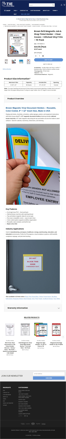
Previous (2, 337)
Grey (33, 298)
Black (26, 296)
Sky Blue (54, 296)
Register (11, 403)
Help (15, 14)
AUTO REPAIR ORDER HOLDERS (23, 411)
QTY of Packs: (38, 53)
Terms (55, 10)
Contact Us (24, 10)
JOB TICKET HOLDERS (23, 394)
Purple (40, 298)
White (58, 298)
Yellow (41, 296)
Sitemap (5, 405)
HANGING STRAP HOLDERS (24, 406)
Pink (36, 298)
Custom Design (35, 10)
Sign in (5, 403)
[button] (33, 19)
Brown (21, 298)
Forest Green (47, 296)
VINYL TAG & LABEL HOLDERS (24, 408)
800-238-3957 (25, 14)
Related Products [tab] (31, 317)
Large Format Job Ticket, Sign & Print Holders (24, 396)
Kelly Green (9, 298)
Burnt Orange (27, 298)
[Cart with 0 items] (64, 5)
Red (30, 296)
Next (63, 337)
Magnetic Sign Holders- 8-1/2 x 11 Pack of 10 (40, 344)
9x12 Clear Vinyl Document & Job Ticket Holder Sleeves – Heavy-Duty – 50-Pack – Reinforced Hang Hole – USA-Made (10, 348)
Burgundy (16, 298)
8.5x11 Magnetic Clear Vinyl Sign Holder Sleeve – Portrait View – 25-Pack (25, 345)
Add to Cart (10, 329)
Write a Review (7, 69)
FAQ (15, 10)
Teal (54, 298)
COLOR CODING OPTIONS (24, 413)
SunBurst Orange (48, 298)
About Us (46, 10)
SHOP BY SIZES (21, 399)
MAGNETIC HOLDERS (23, 401)
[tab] (33, 98)
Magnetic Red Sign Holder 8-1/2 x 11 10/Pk (56, 343)
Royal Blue (35, 296)
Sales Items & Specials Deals (24, 391)
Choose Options (41, 329)
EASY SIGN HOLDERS (23, 404)
